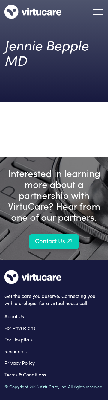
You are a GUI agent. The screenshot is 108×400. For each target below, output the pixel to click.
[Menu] (98, 12)
